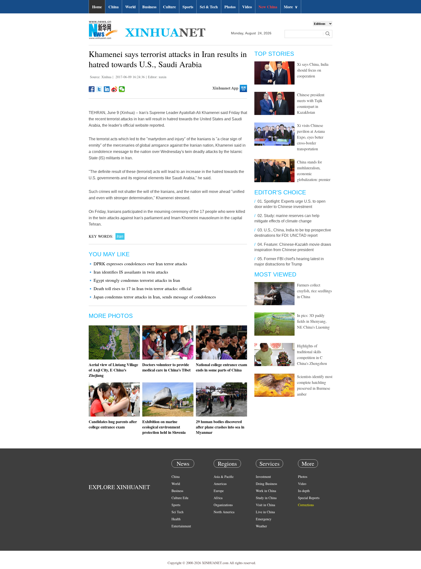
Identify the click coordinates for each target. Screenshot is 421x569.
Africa (218, 497)
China (113, 6)
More (291, 6)
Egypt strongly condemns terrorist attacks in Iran (137, 280)
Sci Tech (177, 512)
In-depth (304, 490)
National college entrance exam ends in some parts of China (221, 367)
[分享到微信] (122, 89)
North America (224, 512)
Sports (187, 6)
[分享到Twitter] (99, 89)
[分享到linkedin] (107, 89)
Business (149, 6)
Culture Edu (180, 497)
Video (247, 6)
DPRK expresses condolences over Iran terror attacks (140, 263)
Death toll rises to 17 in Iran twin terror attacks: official (142, 288)
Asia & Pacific (224, 476)
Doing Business (266, 483)
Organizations (223, 505)
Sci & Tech (209, 6)
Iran (120, 236)
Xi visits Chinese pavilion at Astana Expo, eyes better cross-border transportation (311, 137)
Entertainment (181, 526)
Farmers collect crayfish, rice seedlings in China (314, 290)
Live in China (265, 512)
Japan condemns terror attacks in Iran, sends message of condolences (155, 297)
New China (267, 6)
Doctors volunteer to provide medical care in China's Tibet (166, 367)
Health (176, 519)
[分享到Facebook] (92, 89)
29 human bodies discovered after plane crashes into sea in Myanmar (220, 427)
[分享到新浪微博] (114, 89)
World (130, 6)
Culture (169, 6)
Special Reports (308, 497)
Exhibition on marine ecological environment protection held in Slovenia (164, 427)
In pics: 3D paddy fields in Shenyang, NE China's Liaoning (313, 321)
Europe (219, 490)
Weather (261, 526)
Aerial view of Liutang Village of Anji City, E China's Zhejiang (113, 370)
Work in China (266, 490)
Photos (230, 6)
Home (97, 6)
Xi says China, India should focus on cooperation (312, 70)
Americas (220, 483)
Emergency (263, 519)
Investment (263, 476)
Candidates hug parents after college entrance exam (113, 424)
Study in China (266, 497)
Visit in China (265, 505)
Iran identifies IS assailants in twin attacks (131, 272)
